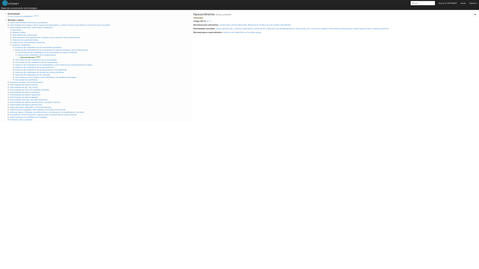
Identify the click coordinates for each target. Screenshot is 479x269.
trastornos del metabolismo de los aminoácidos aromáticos (38, 47)
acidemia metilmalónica (244, 28)
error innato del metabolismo (24, 16)
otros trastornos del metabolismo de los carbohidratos (36, 62)
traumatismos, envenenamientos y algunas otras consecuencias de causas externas (43, 114)
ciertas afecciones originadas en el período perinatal (30, 107)
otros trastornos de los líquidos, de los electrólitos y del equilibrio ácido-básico (45, 77)
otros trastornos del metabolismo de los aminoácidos (36, 60)
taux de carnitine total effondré (279, 25)
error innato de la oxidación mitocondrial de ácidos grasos (329, 28)
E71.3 (209, 21)
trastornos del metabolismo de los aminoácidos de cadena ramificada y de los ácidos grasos (51, 50)
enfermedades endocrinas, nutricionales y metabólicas (31, 27)
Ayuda (463, 3)
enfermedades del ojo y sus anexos (24, 87)
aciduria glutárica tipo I (225, 28)
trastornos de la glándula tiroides (25, 40)
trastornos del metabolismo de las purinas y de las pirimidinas (39, 72)
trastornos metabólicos (21, 45)
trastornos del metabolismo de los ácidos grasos (242, 32)
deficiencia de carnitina (257, 25)
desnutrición (17, 30)
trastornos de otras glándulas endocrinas (28, 42)
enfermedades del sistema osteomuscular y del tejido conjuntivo (35, 102)
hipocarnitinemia (30, 57)
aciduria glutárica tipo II (362, 28)
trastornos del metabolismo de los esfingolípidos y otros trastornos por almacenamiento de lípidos (53, 65)
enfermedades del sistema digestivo (24, 97)
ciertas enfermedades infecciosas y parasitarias (28, 22)
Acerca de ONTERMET (448, 3)
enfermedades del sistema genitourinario (26, 104)
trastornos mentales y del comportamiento (26, 82)
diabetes (19, 32)
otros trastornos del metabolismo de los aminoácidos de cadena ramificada (47, 52)
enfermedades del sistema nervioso (24, 84)
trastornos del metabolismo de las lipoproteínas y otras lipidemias (41, 69)
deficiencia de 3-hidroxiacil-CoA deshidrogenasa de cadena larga (280, 28)
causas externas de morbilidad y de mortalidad (28, 117)
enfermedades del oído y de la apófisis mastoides (29, 89)
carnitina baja (224, 25)
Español (473, 3)
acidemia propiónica (380, 28)
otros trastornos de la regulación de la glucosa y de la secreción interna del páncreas (46, 37)
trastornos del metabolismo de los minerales (32, 74)
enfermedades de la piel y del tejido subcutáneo (29, 99)
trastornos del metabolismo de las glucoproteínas (34, 67)
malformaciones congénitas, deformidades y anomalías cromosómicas (37, 109)
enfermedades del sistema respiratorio (25, 94)
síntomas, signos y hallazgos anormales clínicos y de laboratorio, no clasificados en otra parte (47, 112)
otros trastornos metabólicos (26, 79)
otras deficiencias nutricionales (24, 35)
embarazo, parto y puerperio (21, 119)
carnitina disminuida (239, 25)
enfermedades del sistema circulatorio (25, 92)
